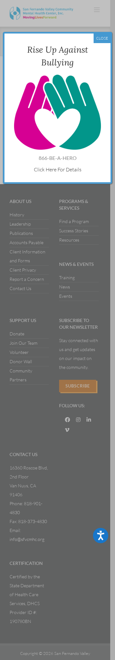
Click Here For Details (57, 169)
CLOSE (102, 38)
